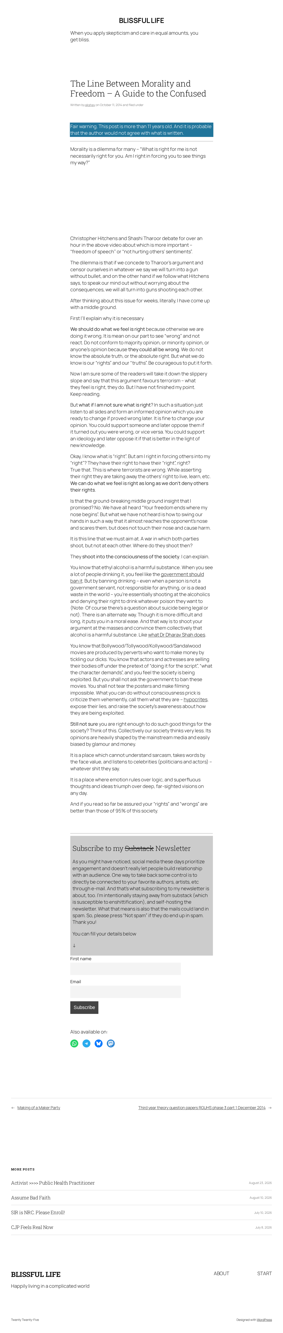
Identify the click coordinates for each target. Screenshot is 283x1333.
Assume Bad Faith (30, 1197)
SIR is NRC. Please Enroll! (38, 1212)
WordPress (264, 1320)
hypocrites (195, 699)
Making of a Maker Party (38, 1107)
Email (75, 982)
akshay (90, 105)
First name (80, 959)
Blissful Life (141, 20)
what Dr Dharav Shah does (176, 634)
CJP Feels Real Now (32, 1227)
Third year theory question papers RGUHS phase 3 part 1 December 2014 (202, 1107)
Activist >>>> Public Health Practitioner (53, 1183)
